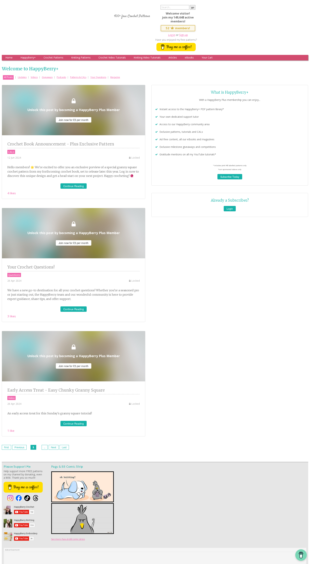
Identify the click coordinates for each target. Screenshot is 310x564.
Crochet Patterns (53, 57)
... (44, 447)
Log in (171, 35)
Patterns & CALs (78, 77)
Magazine (115, 77)
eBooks (189, 57)
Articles (172, 57)
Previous (19, 447)
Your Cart (207, 57)
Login (230, 208)
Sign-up (183, 35)
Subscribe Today (229, 176)
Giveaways (47, 77)
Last (64, 447)
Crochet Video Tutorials (112, 57)
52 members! (178, 28)
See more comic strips (68, 539)
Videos (34, 77)
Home (9, 57)
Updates (22, 77)
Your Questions (98, 77)
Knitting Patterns (81, 57)
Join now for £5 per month (73, 120)
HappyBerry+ (28, 57)
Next (53, 447)
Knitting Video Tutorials (147, 57)
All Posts (8, 77)
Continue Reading (73, 186)
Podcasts (61, 77)
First (6, 447)
